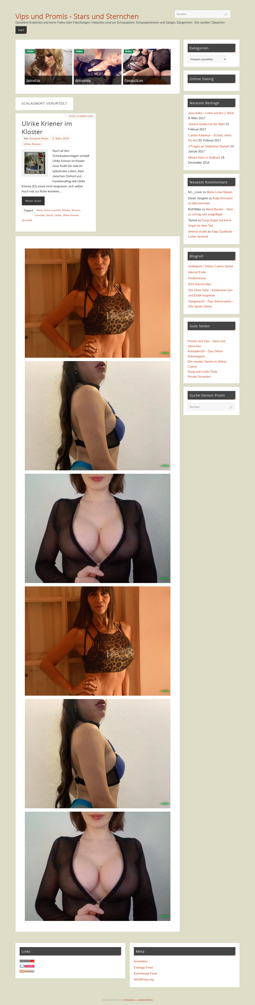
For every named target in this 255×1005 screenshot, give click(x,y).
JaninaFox (33, 80)
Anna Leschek (52, 210)
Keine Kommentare (81, 116)
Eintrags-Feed (143, 967)
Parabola (129, 1000)
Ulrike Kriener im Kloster (47, 127)
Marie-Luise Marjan (219, 192)
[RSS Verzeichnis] (27, 971)
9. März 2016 (60, 138)
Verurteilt (27, 220)
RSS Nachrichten (199, 284)
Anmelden (140, 961)
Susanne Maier (39, 138)
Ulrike (58, 215)
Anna (39, 210)
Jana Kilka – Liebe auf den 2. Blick (211, 113)
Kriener (76, 210)
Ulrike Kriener (32, 144)
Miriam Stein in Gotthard (204, 157)
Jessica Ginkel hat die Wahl (206, 124)
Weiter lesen (33, 201)
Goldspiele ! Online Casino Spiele (210, 266)
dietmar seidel (197, 231)
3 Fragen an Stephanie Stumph (209, 146)
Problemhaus (197, 278)
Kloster (66, 210)
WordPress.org (144, 979)
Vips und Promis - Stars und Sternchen (77, 16)
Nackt (49, 215)
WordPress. (145, 1000)
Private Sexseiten (199, 376)
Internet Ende (197, 272)
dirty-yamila (83, 80)
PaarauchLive (134, 80)
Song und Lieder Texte (202, 371)
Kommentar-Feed (145, 973)
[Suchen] (226, 14)
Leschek (40, 215)
